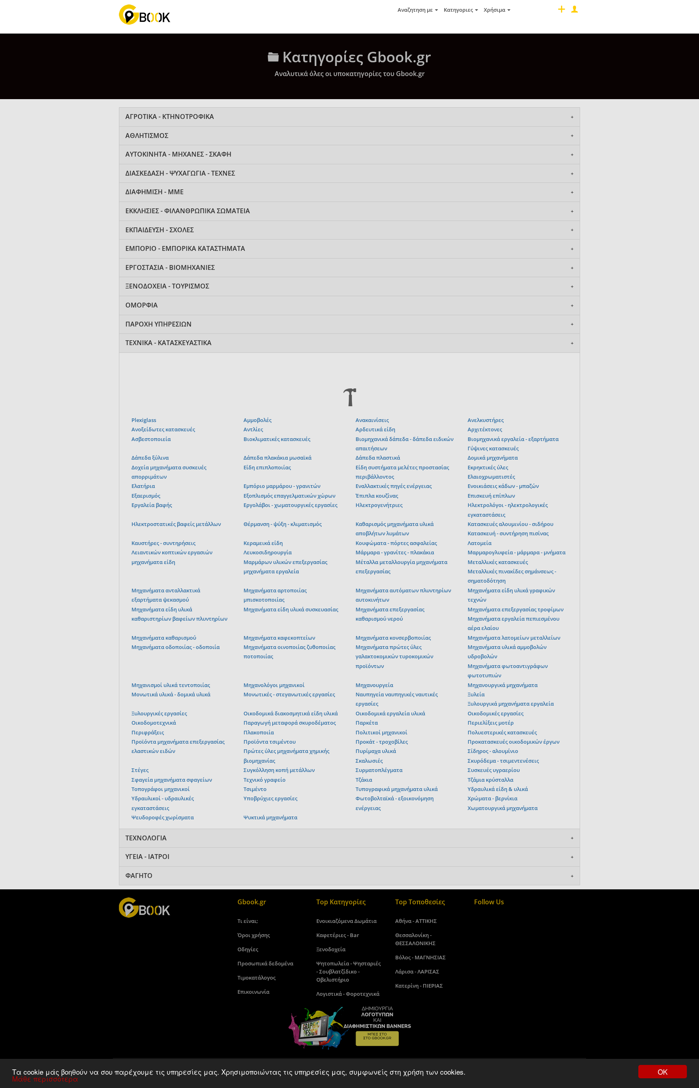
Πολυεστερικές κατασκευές (502, 732)
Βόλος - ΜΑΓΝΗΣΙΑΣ (420, 957)
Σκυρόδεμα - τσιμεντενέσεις (503, 760)
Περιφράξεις (147, 732)
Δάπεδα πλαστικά (378, 457)
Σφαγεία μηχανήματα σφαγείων (171, 779)
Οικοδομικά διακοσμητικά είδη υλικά (291, 713)
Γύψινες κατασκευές (493, 448)
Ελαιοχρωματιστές (491, 476)
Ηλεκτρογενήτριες (379, 505)
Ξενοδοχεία (330, 949)
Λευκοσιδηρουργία (268, 552)
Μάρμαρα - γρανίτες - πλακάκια (395, 552)
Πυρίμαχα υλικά (376, 751)
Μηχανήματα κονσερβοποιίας (393, 637)
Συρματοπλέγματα (379, 770)
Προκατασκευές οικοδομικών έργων (513, 741)
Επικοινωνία (253, 991)
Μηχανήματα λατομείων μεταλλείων (514, 637)
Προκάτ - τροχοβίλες (382, 741)
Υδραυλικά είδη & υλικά (498, 789)
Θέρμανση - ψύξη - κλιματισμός (283, 524)
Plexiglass (143, 420)
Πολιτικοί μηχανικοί (381, 732)
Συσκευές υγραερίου (494, 770)
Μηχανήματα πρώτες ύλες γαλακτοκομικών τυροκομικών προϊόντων (394, 656)
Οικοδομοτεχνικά (153, 722)
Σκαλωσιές (369, 760)
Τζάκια (364, 779)
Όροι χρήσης (253, 935)
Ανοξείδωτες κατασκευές (163, 429)
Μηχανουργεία (374, 685)
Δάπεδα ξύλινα (150, 457)
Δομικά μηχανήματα (493, 457)
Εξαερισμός (145, 495)
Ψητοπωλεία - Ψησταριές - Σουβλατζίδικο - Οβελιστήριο (348, 971)
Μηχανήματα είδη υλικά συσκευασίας (291, 609)
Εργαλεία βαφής (151, 505)
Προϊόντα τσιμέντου (270, 741)
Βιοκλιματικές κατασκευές (277, 439)
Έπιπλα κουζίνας (377, 495)
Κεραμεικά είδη (263, 543)
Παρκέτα (367, 722)
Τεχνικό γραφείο (265, 779)
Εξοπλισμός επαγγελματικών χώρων (289, 495)
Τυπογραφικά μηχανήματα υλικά (397, 789)
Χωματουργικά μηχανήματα (503, 808)
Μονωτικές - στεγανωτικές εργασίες (289, 694)
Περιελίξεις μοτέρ (491, 722)
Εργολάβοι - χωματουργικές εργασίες (290, 505)
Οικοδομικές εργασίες (495, 713)
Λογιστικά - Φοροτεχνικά (347, 993)
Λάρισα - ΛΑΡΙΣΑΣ (417, 971)
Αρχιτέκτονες (485, 429)
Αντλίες (253, 429)
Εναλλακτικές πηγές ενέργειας (394, 486)
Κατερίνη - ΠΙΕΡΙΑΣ (419, 985)
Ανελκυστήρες (486, 420)
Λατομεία (479, 543)
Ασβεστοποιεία (151, 439)
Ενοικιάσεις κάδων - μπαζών (503, 486)
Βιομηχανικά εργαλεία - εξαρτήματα (513, 439)
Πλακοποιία (259, 732)
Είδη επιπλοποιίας (267, 467)
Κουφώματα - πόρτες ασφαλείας (396, 543)
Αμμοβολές (257, 420)
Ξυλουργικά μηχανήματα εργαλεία (511, 703)
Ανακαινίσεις (372, 420)
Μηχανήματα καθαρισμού (163, 637)
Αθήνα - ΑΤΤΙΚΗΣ (416, 921)
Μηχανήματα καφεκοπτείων (279, 637)
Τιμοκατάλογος (256, 977)
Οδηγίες (247, 949)
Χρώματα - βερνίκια (492, 798)
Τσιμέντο (255, 789)
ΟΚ (662, 1072)
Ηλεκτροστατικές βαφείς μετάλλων (176, 524)
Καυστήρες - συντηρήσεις (163, 543)
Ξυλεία (476, 694)
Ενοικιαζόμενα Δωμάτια (346, 921)
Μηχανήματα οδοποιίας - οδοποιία (175, 647)
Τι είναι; (247, 921)
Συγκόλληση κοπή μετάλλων (279, 770)
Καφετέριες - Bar (337, 935)
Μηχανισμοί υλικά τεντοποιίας (170, 685)
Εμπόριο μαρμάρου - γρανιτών (282, 486)
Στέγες (139, 770)
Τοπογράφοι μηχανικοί (160, 789)
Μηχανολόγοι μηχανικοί (274, 685)
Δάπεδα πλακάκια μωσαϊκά (277, 457)
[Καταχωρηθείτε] (560, 11)
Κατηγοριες (459, 9)
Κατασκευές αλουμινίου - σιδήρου (510, 524)
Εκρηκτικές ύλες (488, 467)
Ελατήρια (143, 486)
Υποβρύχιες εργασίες (270, 798)
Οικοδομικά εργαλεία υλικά (390, 713)
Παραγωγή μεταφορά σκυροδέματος (290, 722)
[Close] (573, 11)
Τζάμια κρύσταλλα (490, 779)
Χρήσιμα (495, 9)
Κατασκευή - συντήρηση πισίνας (508, 533)
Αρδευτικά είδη (375, 429)
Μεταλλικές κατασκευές (498, 562)
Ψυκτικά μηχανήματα (270, 817)
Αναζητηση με (416, 9)
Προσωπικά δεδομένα (265, 963)
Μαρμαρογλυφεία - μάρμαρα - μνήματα (517, 552)
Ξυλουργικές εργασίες (159, 713)
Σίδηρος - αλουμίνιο (493, 751)
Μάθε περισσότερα (45, 1078)
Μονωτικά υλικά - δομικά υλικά (170, 694)
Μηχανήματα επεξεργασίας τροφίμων (515, 609)
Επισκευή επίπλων (491, 495)
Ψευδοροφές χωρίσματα (162, 817)
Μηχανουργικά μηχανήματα (503, 685)
